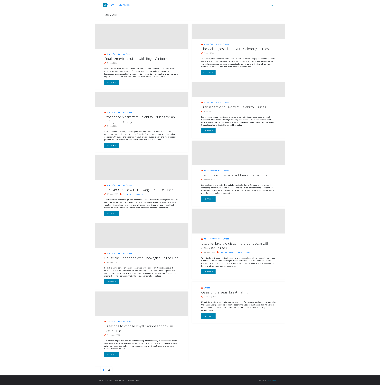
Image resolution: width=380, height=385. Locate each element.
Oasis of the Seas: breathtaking (224, 292)
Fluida (268, 380)
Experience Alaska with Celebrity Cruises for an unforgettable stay (139, 119)
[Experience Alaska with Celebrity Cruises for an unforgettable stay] (141, 99)
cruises (247, 252)
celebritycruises (235, 252)
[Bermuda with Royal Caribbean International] (238, 160)
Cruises (129, 54)
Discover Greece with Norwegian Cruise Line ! (138, 189)
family (125, 194)
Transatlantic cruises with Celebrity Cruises (233, 107)
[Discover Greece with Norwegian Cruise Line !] (141, 177)
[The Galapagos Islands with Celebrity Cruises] (238, 31)
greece (132, 194)
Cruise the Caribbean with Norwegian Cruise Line (141, 258)
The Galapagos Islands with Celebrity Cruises (235, 48)
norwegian (140, 194)
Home (272, 5)
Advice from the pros (116, 54)
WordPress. (277, 380)
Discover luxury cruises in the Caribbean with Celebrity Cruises (235, 245)
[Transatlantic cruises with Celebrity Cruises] (238, 89)
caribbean (224, 252)
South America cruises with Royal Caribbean (137, 58)
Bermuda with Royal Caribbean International (234, 175)
